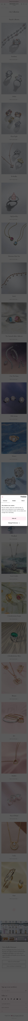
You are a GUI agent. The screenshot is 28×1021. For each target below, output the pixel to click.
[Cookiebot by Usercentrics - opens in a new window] (20, 497)
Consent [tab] (5, 500)
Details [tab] (14, 500)
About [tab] (22, 500)
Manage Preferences (13, 522)
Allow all (14, 518)
